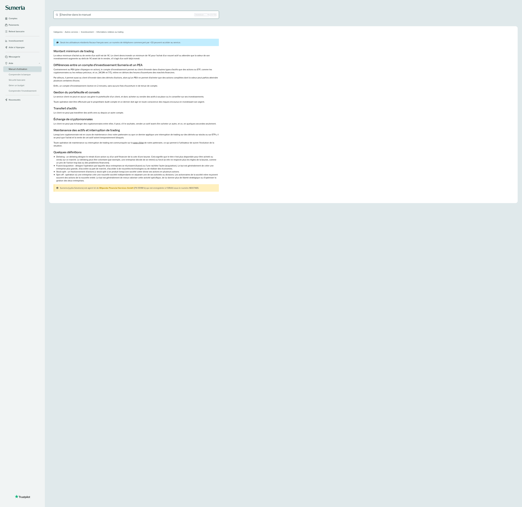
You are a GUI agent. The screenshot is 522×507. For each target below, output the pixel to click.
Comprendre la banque (20, 74)
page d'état (138, 142)
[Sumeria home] (15, 7)
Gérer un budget (16, 85)
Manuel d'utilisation (18, 69)
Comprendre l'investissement (22, 90)
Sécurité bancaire (17, 79)
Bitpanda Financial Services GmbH (116, 188)
